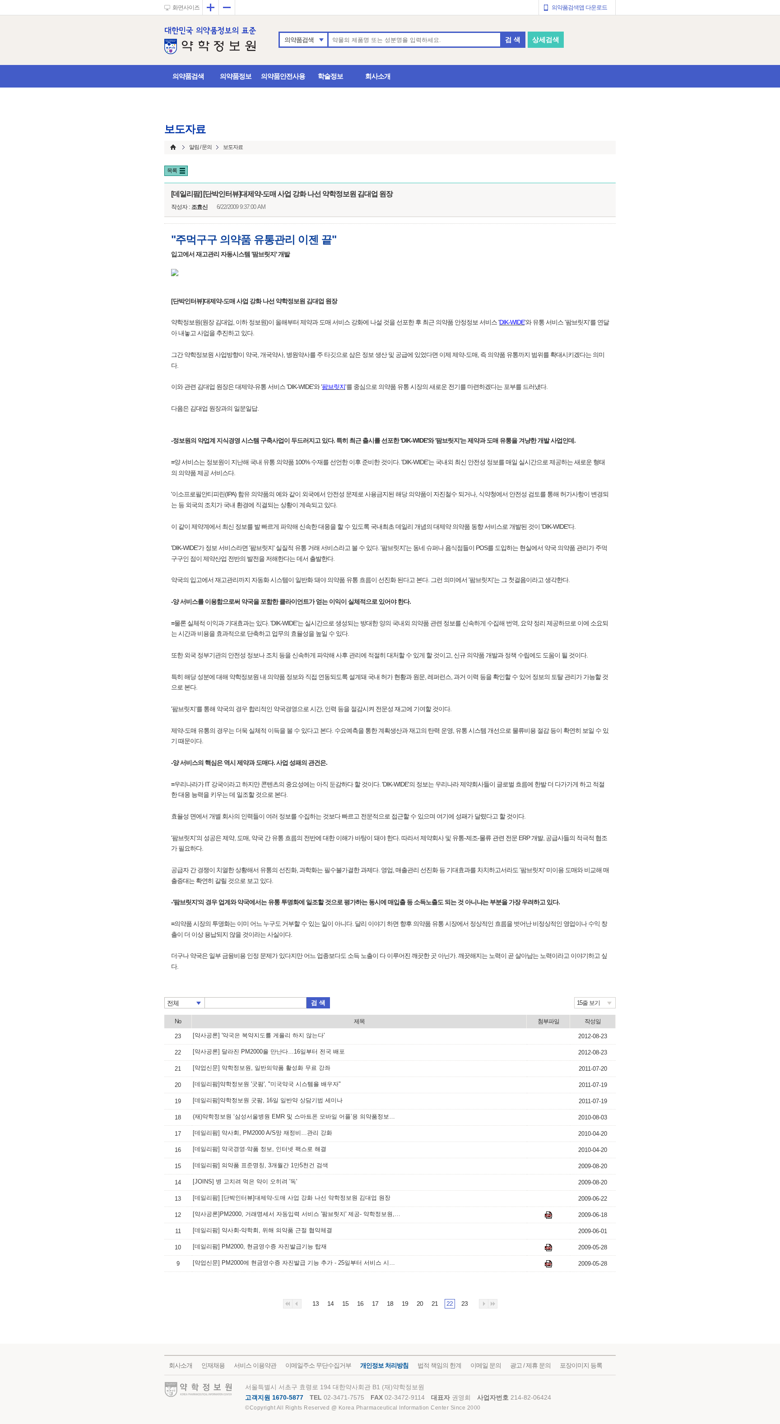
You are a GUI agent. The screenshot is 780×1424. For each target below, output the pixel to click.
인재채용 (213, 1365)
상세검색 (545, 39)
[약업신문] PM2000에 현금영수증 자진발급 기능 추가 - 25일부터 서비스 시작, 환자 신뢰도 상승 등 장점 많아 (296, 1262)
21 (435, 1303)
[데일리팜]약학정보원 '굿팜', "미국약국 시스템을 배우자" (267, 1084)
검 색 (512, 39)
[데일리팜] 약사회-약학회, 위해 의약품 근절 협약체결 (262, 1230)
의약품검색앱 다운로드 (579, 7)
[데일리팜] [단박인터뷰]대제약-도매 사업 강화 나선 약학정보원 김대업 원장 (291, 1197)
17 (375, 1303)
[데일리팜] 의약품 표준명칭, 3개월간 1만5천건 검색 (260, 1165)
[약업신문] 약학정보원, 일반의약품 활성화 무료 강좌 (261, 1067)
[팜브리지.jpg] (548, 1215)
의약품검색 (299, 39)
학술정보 (330, 76)
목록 (172, 170)
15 (345, 1303)
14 (330, 1303)
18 (390, 1303)
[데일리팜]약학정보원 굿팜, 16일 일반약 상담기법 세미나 (268, 1100)
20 (420, 1303)
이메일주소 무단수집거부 (318, 1365)
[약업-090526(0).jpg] (548, 1248)
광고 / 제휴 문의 (530, 1365)
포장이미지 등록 (581, 1365)
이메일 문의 (485, 1365)
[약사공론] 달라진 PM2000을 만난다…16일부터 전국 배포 (269, 1051)
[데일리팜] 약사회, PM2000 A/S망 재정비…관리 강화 (262, 1132)
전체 (173, 1003)
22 (449, 1303)
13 (315, 1303)
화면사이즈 (186, 7)
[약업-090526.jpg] (548, 1264)
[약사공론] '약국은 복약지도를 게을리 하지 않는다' (259, 1035)
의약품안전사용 (283, 76)
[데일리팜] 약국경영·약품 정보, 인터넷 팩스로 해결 (259, 1149)
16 (360, 1303)
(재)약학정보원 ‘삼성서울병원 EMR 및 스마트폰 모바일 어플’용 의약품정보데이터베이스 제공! (296, 1116)
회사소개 (377, 76)
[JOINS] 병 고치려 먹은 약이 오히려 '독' (245, 1181)
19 (405, 1303)
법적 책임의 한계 (439, 1365)
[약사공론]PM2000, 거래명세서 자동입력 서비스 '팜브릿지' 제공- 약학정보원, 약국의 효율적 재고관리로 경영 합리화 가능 (296, 1214)
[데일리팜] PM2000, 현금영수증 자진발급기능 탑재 (260, 1246)
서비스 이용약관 (255, 1365)
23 (464, 1303)
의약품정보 (235, 76)
